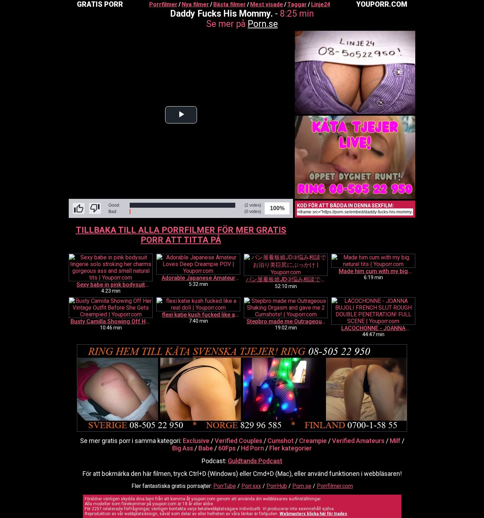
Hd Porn (252, 448)
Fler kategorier (290, 448)
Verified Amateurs (358, 440)
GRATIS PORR (100, 4)
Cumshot (281, 440)
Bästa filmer (229, 4)
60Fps (227, 448)
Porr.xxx (251, 486)
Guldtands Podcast (255, 461)
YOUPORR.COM (381, 4)
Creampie (313, 440)
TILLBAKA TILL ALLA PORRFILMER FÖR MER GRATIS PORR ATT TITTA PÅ (181, 235)
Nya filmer (195, 4)
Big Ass (182, 448)
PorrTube (224, 486)
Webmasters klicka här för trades (313, 513)
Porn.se (263, 24)
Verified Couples (238, 440)
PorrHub (276, 486)
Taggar (297, 4)
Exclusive (196, 440)
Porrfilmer (163, 4)
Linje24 (320, 4)
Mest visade (266, 4)
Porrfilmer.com (335, 486)
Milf (395, 440)
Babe (205, 448)
